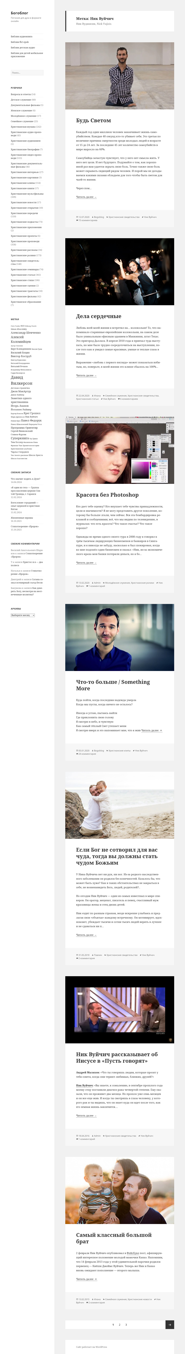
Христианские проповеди (25, 241)
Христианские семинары (25, 269)
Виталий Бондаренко (20, 363)
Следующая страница (169, 1324)
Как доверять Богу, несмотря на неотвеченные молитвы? (27, 591)
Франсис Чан (16, 445)
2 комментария (87, 958)
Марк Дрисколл (18, 417)
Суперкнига (20, 438)
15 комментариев (88, 220)
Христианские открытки (24, 207)
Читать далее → (86, 197)
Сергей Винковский (22, 431)
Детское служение (21, 99)
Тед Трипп (33, 439)
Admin (97, 582)
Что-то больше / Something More (113, 685)
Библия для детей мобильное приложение (27, 55)
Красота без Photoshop (107, 494)
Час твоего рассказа (19, 455)
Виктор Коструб (21, 356)
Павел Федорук (31, 420)
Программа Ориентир (24, 427)
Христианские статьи (23, 274)
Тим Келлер (17, 442)
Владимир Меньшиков (21, 369)
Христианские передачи (24, 213)
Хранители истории (31, 446)
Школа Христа (36, 455)
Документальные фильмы (25, 105)
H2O (23, 326)
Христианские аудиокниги (25, 140)
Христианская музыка (23, 126)
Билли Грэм (37, 349)
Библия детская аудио (23, 47)
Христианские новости (23, 202)
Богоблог (19, 12)
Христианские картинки (24, 177)
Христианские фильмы (24, 296)
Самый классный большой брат (114, 1238)
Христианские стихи (22, 280)
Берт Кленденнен (21, 348)
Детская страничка (20, 388)
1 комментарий (97, 586)
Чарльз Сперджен (20, 451)
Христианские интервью (25, 172)
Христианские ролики (23, 255)
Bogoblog (99, 217)
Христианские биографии (25, 149)
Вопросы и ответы (21, 94)
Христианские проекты (24, 235)
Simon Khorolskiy (19, 329)
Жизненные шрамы (22, 517)
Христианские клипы (23, 182)
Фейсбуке (133, 1253)
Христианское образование (26, 301)
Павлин (98, 955)
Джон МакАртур (21, 391)
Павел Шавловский (19, 424)
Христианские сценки (23, 285)
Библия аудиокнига (21, 36)
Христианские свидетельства (124, 217)
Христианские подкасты (24, 221)
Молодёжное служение (23, 115)
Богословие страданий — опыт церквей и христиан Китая (25, 506)
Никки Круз (15, 421)
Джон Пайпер (17, 394)
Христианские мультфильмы (27, 193)
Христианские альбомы (21, 449)
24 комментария (87, 753)
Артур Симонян (17, 346)
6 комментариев (129, 398)
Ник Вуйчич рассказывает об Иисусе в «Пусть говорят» (117, 1057)
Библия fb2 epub (20, 42)
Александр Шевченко (26, 332)
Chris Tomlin (15, 326)
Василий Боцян (20, 352)
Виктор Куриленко (18, 360)
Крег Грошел (32, 413)
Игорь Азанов (20, 406)
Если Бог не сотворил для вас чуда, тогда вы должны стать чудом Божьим (117, 856)
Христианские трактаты (24, 291)
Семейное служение (22, 121)
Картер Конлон (17, 413)
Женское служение (21, 110)
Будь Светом (93, 120)
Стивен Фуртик (18, 434)
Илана (97, 395)
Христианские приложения (26, 227)
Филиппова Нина (30, 442)
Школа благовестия (19, 458)
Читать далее (152, 730)
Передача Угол (35, 424)
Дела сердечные (98, 316)
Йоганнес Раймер (21, 409)
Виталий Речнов (19, 366)
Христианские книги (22, 188)
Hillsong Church (30, 326)
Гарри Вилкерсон (18, 373)
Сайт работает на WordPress (91, 1346)
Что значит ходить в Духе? (25, 478)
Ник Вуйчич (31, 416)
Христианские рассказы (24, 249)
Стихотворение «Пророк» (25, 526)
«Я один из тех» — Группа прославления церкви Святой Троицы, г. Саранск (26, 490)
